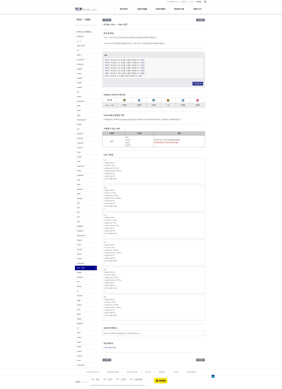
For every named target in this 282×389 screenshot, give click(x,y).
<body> (79, 124)
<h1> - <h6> (81, 268)
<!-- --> (79, 41)
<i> (78, 291)
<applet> (80, 69)
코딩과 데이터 (160, 9)
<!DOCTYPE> (81, 46)
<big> (79, 115)
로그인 (192, 2)
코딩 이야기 (124, 9)
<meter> (80, 356)
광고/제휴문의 (191, 372)
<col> (79, 161)
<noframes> (81, 365)
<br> (78, 129)
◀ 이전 (107, 20)
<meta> (79, 351)
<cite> (79, 152)
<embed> (80, 226)
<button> (80, 134)
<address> (80, 64)
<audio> (79, 87)
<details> (80, 189)
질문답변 (162, 372)
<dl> (78, 212)
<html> (79, 286)
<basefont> (81, 101)
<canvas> (80, 138)
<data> (79, 171)
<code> (79, 157)
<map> (79, 342)
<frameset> (81, 263)
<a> (78, 50)
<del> (79, 185)
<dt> (78, 217)
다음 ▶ (201, 20)
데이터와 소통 (179, 9)
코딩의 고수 (197, 9)
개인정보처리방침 (113, 372)
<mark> (79, 347)
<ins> (78, 310)
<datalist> (80, 175)
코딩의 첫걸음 (142, 9)
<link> (79, 333)
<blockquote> (81, 120)
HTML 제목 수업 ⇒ (110, 348)
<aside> (79, 83)
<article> (80, 78)
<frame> (79, 259)
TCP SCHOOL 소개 (172, 2)
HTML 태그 (80, 36)
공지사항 (148, 372)
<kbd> (79, 314)
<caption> (80, 143)
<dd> (78, 180)
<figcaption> (81, 235)
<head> (79, 273)
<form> (79, 254)
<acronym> (80, 60)
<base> (79, 97)
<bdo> (79, 111)
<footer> (80, 249)
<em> (78, 222)
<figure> (80, 240)
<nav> (79, 360)
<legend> (80, 323)
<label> (79, 319)
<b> (78, 92)
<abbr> (79, 55)
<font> (79, 245)
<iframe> (80, 296)
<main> (79, 337)
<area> (79, 73)
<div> (79, 208)
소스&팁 (175, 372)
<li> (78, 328)
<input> (79, 305)
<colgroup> (81, 166)
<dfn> (79, 194)
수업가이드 (184, 2)
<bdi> (79, 106)
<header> (80, 277)
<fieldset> (80, 231)
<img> (79, 300)
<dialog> (80, 198)
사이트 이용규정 (132, 372)
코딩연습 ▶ (197, 83)
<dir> (78, 203)
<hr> (78, 282)
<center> (80, 148)
